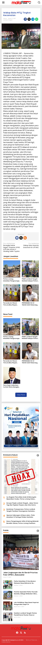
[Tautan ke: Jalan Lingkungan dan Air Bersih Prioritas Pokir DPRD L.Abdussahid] (21, 552)
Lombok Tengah (7, 20)
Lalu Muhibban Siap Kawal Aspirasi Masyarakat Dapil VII (26, 603)
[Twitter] (21, 238)
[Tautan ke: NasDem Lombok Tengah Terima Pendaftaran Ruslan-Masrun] (7, 616)
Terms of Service (31, 640)
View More (21, 395)
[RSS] (25, 238)
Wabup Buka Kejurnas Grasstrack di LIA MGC (31, 245)
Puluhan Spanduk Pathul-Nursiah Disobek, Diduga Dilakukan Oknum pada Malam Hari (26, 593)
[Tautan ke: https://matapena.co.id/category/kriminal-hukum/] (38, 455)
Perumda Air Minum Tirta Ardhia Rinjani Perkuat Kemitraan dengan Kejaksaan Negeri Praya (10, 304)
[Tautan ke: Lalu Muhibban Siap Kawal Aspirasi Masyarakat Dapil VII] (7, 606)
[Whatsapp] (36, 19)
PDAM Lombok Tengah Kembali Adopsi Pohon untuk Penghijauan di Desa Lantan (30, 280)
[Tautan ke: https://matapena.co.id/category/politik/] (38, 531)
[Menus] (3, 2)
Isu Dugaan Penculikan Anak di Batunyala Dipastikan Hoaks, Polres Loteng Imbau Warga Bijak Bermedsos (21, 498)
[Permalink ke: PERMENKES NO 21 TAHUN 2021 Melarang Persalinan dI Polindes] (30, 293)
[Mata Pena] (21, 2)
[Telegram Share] (32, 19)
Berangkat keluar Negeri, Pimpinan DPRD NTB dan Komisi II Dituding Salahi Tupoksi (11, 247)
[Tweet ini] (29, 19)
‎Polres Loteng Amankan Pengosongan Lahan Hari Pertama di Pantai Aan (11, 280)
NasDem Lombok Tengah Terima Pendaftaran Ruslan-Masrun (25, 614)
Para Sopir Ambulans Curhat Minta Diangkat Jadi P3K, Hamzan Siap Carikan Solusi (11, 386)
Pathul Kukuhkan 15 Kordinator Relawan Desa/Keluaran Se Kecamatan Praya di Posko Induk (26, 582)
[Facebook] (17, 238)
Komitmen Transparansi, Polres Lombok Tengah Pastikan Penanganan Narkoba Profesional (20, 510)
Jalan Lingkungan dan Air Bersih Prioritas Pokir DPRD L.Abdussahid (20, 573)
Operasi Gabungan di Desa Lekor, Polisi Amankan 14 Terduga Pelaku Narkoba (20, 516)
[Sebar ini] (25, 19)
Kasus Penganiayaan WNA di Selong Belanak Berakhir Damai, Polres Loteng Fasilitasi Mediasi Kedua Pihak (22, 522)
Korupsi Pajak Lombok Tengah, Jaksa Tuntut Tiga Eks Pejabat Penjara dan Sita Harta (22, 504)
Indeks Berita (6, 642)
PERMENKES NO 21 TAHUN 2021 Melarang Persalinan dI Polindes (30, 304)
